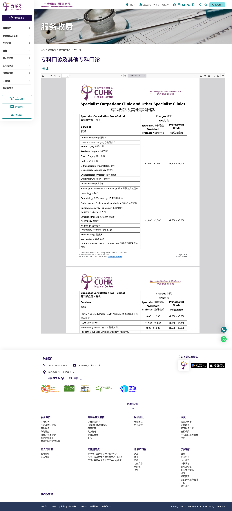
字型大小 (165, 4)
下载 (43, 68)
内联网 (54, 506)
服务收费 (52, 49)
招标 (63, 506)
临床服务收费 (64, 49)
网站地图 (94, 506)
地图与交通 (54, 378)
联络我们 (218, 4)
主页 (43, 49)
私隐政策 (72, 506)
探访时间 (133, 4)
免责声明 (83, 506)
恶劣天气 (147, 4)
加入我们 (44, 506)
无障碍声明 (106, 506)
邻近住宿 (73, 378)
